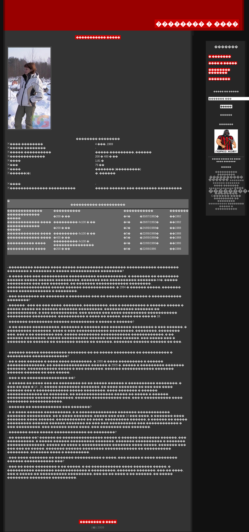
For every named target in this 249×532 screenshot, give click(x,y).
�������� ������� (219, 71)
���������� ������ (225, 178)
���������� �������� (226, 173)
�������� (219, 79)
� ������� (220, 56)
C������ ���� (226, 195)
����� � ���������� (226, 207)
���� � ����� (223, 63)
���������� (218, 204)
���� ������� (226, 185)
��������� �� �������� (226, 199)
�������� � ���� (98, 521)
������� (232, 183)
